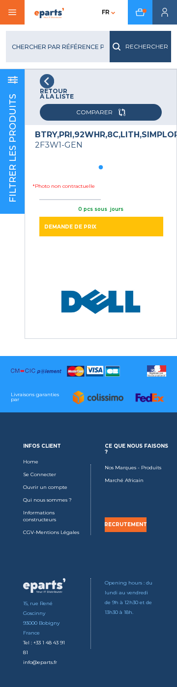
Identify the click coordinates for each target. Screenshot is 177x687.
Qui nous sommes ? (47, 500)
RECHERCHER (146, 46)
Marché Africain (124, 480)
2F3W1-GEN (59, 145)
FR (106, 12)
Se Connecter (39, 474)
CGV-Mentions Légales (51, 532)
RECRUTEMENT (125, 524)
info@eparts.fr (40, 662)
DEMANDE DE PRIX (70, 227)
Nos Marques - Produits (133, 467)
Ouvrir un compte (45, 487)
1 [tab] (101, 168)
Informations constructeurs (39, 516)
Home (30, 461)
